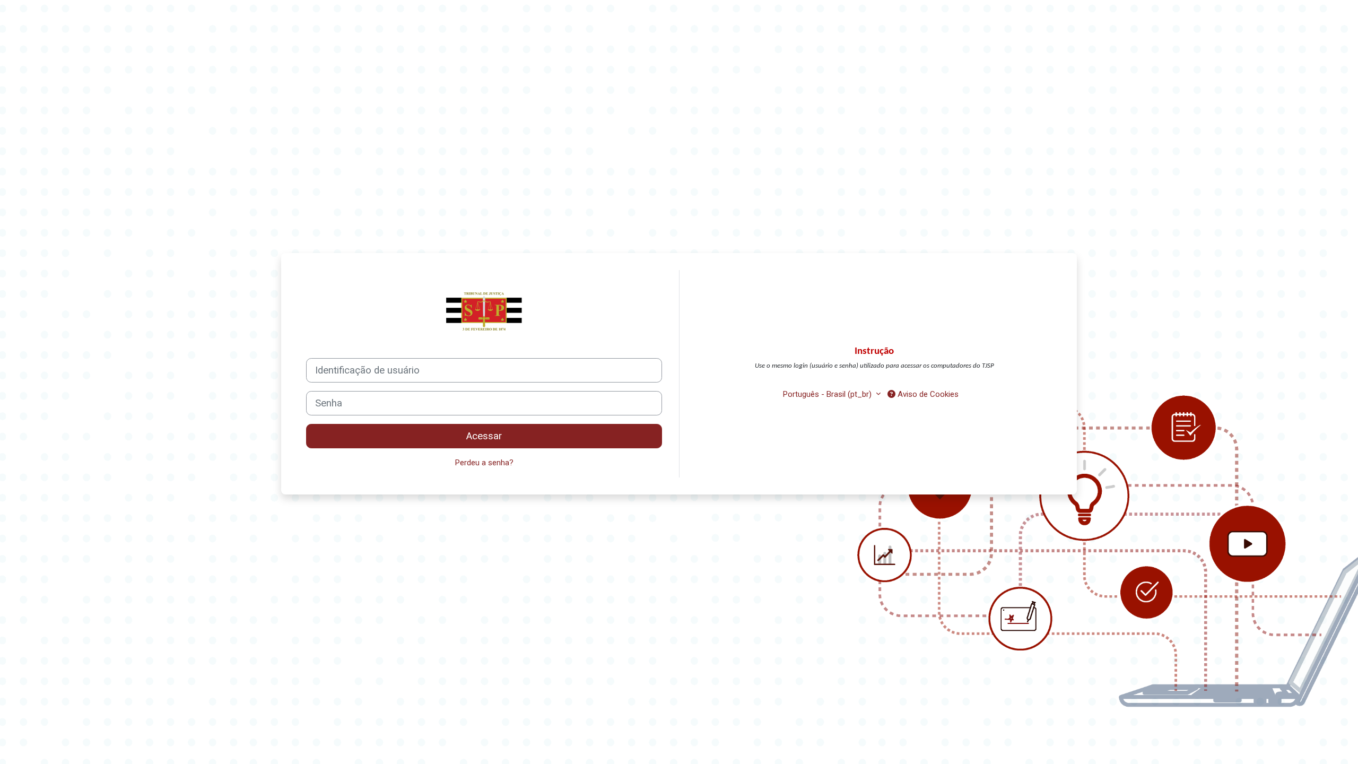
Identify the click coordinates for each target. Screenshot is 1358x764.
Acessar (484, 436)
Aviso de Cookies (927, 394)
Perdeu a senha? (484, 462)
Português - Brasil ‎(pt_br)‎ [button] (828, 394)
